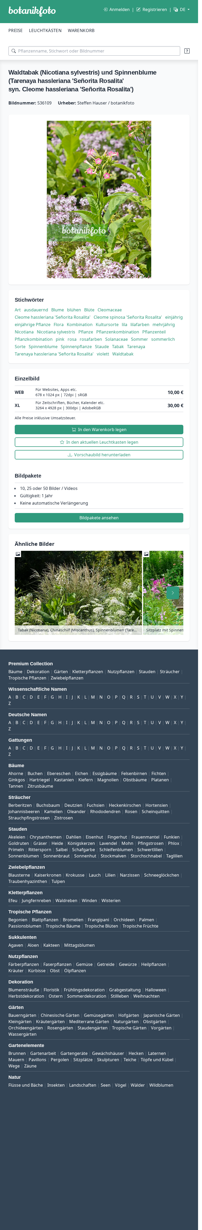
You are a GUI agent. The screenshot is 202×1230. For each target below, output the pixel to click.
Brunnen (17, 1053)
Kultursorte (107, 324)
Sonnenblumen (23, 856)
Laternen (157, 1053)
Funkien (172, 837)
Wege (14, 1066)
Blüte (89, 310)
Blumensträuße (23, 990)
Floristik (51, 990)
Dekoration (38, 671)
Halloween (155, 990)
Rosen (131, 811)
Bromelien (73, 920)
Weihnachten (146, 996)
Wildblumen (161, 1085)
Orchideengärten (25, 1028)
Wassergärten (22, 1034)
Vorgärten (161, 1028)
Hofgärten (128, 1015)
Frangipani (98, 920)
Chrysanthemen (46, 837)
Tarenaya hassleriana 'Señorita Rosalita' (54, 354)
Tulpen (58, 881)
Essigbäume (105, 773)
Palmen (146, 920)
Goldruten (18, 843)
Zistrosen (63, 818)
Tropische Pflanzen (27, 678)
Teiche (130, 1059)
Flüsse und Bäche (25, 1085)
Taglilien (174, 856)
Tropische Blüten (101, 926)
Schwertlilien (150, 849)
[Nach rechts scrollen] (172, 593)
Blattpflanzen (45, 920)
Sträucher (170, 671)
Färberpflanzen (23, 964)
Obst (55, 970)
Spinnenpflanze (76, 346)
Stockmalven (113, 856)
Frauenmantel (145, 837)
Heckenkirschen (125, 805)
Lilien (110, 875)
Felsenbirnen (134, 773)
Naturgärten (126, 1021)
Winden (89, 900)
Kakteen (51, 945)
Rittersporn (39, 849)
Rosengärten (60, 1028)
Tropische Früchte (140, 926)
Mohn (127, 843)
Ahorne (15, 773)
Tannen (15, 786)
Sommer (139, 339)
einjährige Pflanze (32, 324)
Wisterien (111, 900)
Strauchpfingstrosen (29, 818)
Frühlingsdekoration (84, 990)
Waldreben (66, 900)
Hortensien (156, 805)
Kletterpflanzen (87, 671)
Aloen (33, 945)
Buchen (35, 773)
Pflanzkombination (34, 339)
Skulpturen (108, 1059)
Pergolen (60, 1059)
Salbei (62, 849)
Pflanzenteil (154, 332)
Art (18, 310)
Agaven (15, 945)
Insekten (56, 1085)
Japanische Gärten (162, 1015)
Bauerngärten (22, 1015)
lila (124, 324)
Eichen (81, 773)
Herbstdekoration (26, 996)
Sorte (20, 346)
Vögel (120, 1085)
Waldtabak (123, 354)
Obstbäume (135, 780)
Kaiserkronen (47, 875)
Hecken (136, 1053)
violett (103, 354)
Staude (102, 346)
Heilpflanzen (153, 964)
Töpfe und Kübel (157, 1059)
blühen (74, 310)
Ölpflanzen (75, 970)
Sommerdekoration (86, 996)
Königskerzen (81, 843)
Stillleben (120, 996)
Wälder (138, 1085)
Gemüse (84, 964)
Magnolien (108, 780)
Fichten (159, 773)
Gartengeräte (74, 1053)
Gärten (61, 671)
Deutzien (73, 805)
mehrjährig (164, 324)
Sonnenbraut (56, 856)
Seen (105, 1085)
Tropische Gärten (129, 1028)
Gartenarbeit (43, 1053)
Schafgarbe (83, 849)
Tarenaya (136, 346)
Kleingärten (20, 1021)
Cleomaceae (110, 310)
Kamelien (53, 811)
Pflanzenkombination (117, 332)
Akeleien (16, 837)
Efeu (12, 900)
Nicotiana (24, 332)
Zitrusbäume (40, 786)
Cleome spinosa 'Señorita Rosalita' (128, 317)
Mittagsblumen (79, 945)
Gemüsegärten (99, 1015)
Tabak (118, 346)
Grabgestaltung (125, 990)
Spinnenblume (43, 346)
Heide (57, 843)
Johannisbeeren (24, 811)
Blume (57, 310)
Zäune (30, 1066)
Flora (59, 324)
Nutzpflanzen (121, 671)
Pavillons (37, 1059)
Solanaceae (116, 339)
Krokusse (75, 875)
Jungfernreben (36, 900)
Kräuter (16, 970)
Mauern (16, 1059)
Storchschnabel (146, 856)
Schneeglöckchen (161, 875)
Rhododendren (105, 811)
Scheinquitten (155, 811)
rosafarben (91, 339)
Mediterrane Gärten (89, 1021)
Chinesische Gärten (60, 1015)
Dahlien (73, 837)
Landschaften (82, 1085)
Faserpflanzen (57, 964)
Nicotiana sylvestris (56, 332)
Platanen (160, 780)
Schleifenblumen (116, 849)
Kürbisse (37, 970)
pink (60, 339)
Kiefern (85, 780)
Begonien (17, 920)
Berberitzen (20, 805)
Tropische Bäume (63, 926)
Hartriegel (39, 780)
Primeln (16, 849)
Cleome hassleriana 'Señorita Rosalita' (52, 317)
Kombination (80, 324)
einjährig (174, 317)
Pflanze (85, 332)
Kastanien (64, 780)
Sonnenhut (85, 856)
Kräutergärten (50, 1021)
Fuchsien (95, 805)
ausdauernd (36, 310)
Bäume (15, 671)
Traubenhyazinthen (27, 881)
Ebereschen (58, 773)
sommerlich (163, 339)
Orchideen (124, 920)
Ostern (56, 996)
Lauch (95, 875)
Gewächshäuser (108, 1053)
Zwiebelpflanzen (67, 678)
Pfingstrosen (151, 843)
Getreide (105, 964)
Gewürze (128, 964)
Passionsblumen (24, 926)
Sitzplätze (83, 1059)
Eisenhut (94, 837)
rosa (72, 339)
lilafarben (139, 324)
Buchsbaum (48, 805)
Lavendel (108, 843)
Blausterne (19, 875)
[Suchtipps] (187, 51)
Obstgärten (154, 1021)
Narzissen (130, 875)
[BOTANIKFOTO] (32, 11)
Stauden (147, 671)
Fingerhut (117, 837)
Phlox (173, 843)
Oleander (76, 811)
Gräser (40, 843)
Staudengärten (93, 1028)
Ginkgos (16, 780)
